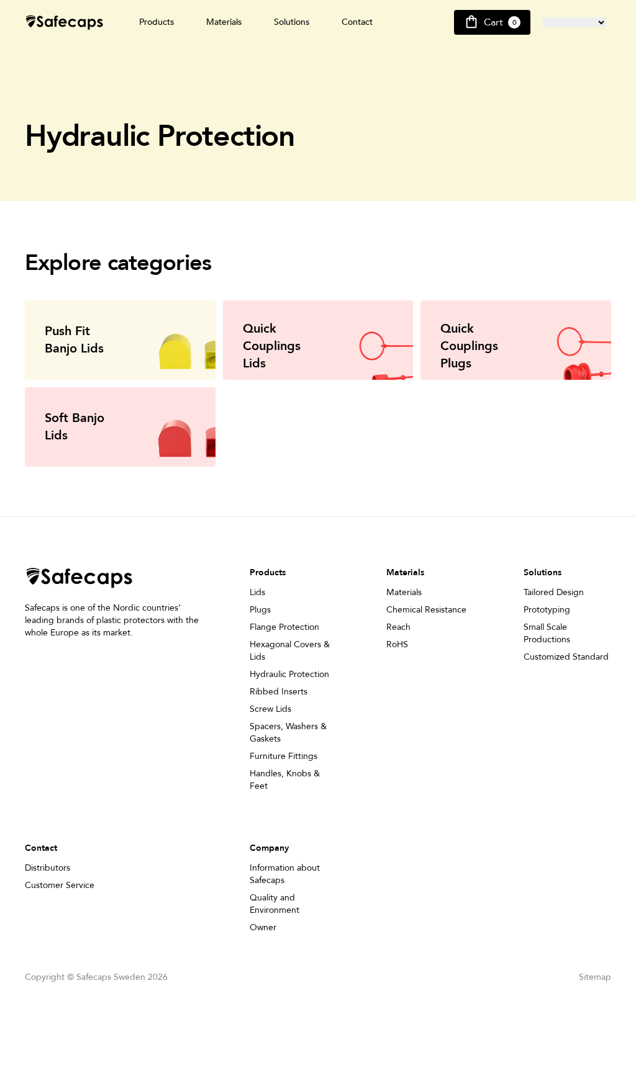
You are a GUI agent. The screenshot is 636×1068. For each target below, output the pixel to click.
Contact (357, 22)
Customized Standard (566, 657)
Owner (263, 927)
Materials (224, 22)
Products (156, 22)
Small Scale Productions (547, 633)
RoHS (397, 644)
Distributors (47, 868)
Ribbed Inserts (278, 692)
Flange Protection (284, 627)
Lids (257, 592)
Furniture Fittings (283, 756)
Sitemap (595, 977)
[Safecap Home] (64, 22)
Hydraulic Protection (289, 674)
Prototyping (547, 610)
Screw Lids (270, 709)
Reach (398, 627)
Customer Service (59, 885)
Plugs (260, 610)
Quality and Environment (274, 904)
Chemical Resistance (426, 610)
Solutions (291, 22)
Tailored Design (554, 592)
